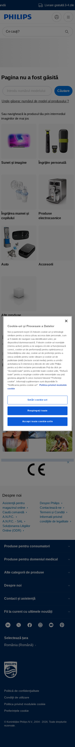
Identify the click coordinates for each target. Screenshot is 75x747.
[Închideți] (66, 320)
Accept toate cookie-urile (37, 421)
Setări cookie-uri (38, 400)
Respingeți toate (38, 410)
